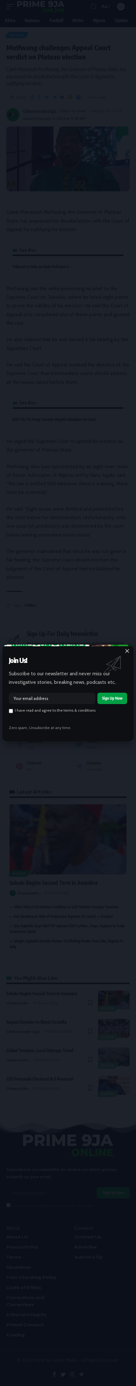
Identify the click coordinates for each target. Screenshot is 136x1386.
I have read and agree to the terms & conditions (55, 710)
